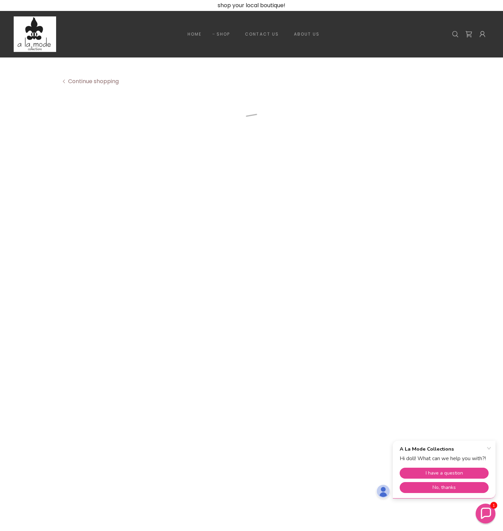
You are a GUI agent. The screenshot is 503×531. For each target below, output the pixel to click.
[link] (35, 34)
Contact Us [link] (262, 34)
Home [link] (195, 34)
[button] (469, 34)
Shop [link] (223, 34)
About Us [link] (307, 34)
